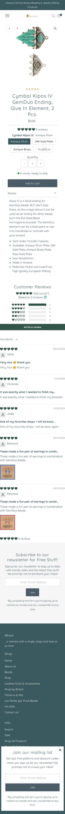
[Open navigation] (7, 16)
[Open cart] (58, 15)
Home (8, 660)
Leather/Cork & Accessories (22, 683)
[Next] (17, 28)
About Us (10, 666)
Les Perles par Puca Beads (21, 700)
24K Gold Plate (44, 141)
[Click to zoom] (55, 28)
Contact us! (11, 712)
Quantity (32, 157)
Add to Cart (32, 183)
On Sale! (10, 706)
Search (9, 729)
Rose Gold (45, 150)
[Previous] (9, 28)
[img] (9, 349)
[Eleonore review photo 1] (7, 472)
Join (32, 592)
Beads (8, 672)
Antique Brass (22, 149)
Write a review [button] (32, 327)
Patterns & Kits (14, 695)
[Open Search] (53, 15)
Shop (8, 677)
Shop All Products (16, 741)
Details (12, 193)
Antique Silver (19, 141)
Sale (7, 735)
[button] (27, 129)
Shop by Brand (14, 689)
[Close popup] (60, 750)
